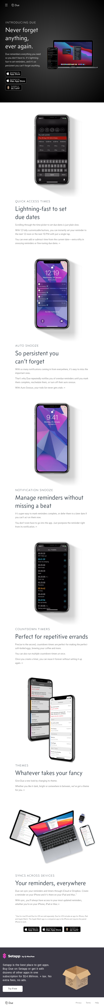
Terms (88, 1002)
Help (97, 1002)
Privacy (79, 1002)
